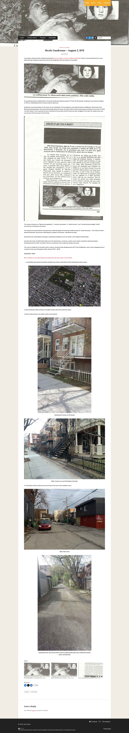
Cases (22, 38)
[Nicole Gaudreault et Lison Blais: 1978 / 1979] (91, 670)
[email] (95, 38)
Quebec (27, 691)
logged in (34, 710)
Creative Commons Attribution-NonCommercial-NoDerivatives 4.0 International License (54, 730)
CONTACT (107, 3)
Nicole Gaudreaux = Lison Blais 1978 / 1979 (34, 678)
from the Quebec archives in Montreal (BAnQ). (67, 58)
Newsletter (52, 38)
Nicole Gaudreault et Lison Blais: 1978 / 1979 (89, 678)
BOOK (99, 3)
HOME (87, 3)
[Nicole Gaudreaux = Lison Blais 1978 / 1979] (37, 670)
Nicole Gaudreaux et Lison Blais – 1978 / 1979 (62, 678)
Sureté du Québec (64, 47)
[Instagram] (92, 38)
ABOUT (93, 3)
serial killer (34, 691)
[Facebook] (87, 38)
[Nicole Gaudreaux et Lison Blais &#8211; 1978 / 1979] (64, 670)
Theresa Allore (32, 38)
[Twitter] (89, 38)
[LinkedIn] (31, 685)
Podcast (42, 38)
